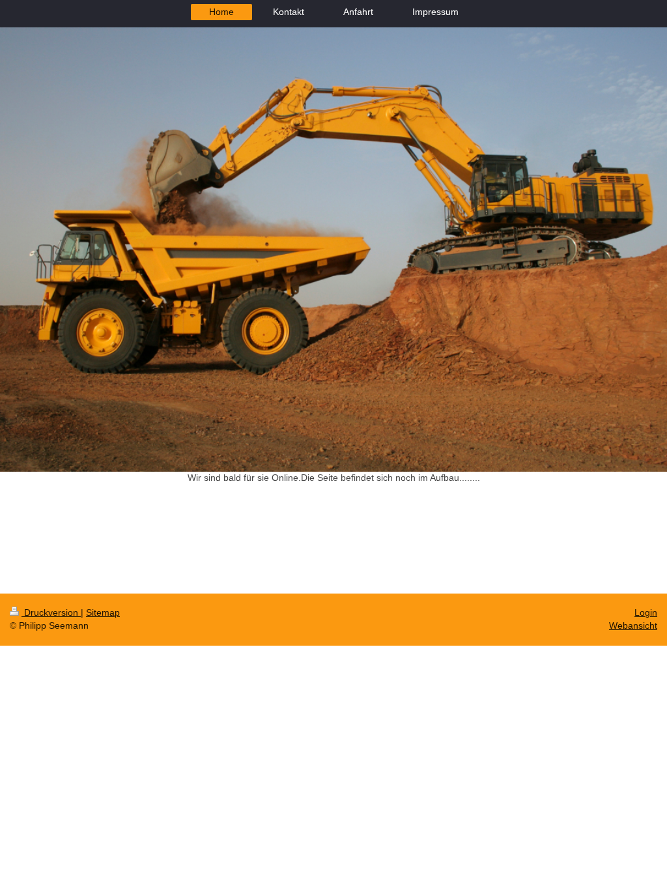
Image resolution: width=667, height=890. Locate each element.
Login (645, 612)
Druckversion (51, 612)
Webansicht (633, 625)
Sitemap (103, 612)
